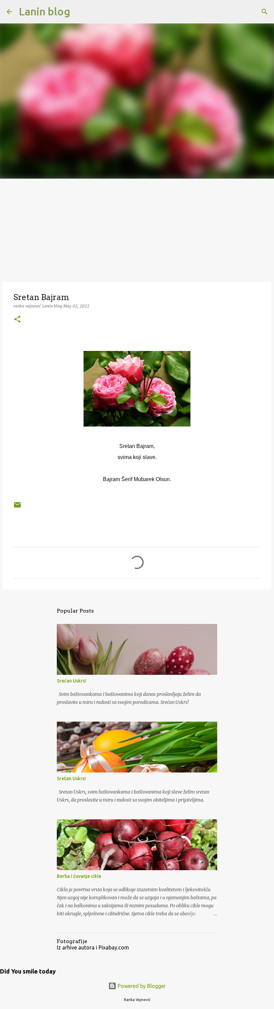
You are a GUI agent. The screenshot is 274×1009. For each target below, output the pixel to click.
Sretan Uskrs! (71, 778)
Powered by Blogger (141, 986)
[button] (17, 319)
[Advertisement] (137, 229)
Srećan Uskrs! (71, 680)
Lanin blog (44, 11)
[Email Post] (17, 507)
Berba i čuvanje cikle (79, 876)
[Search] (80, 12)
